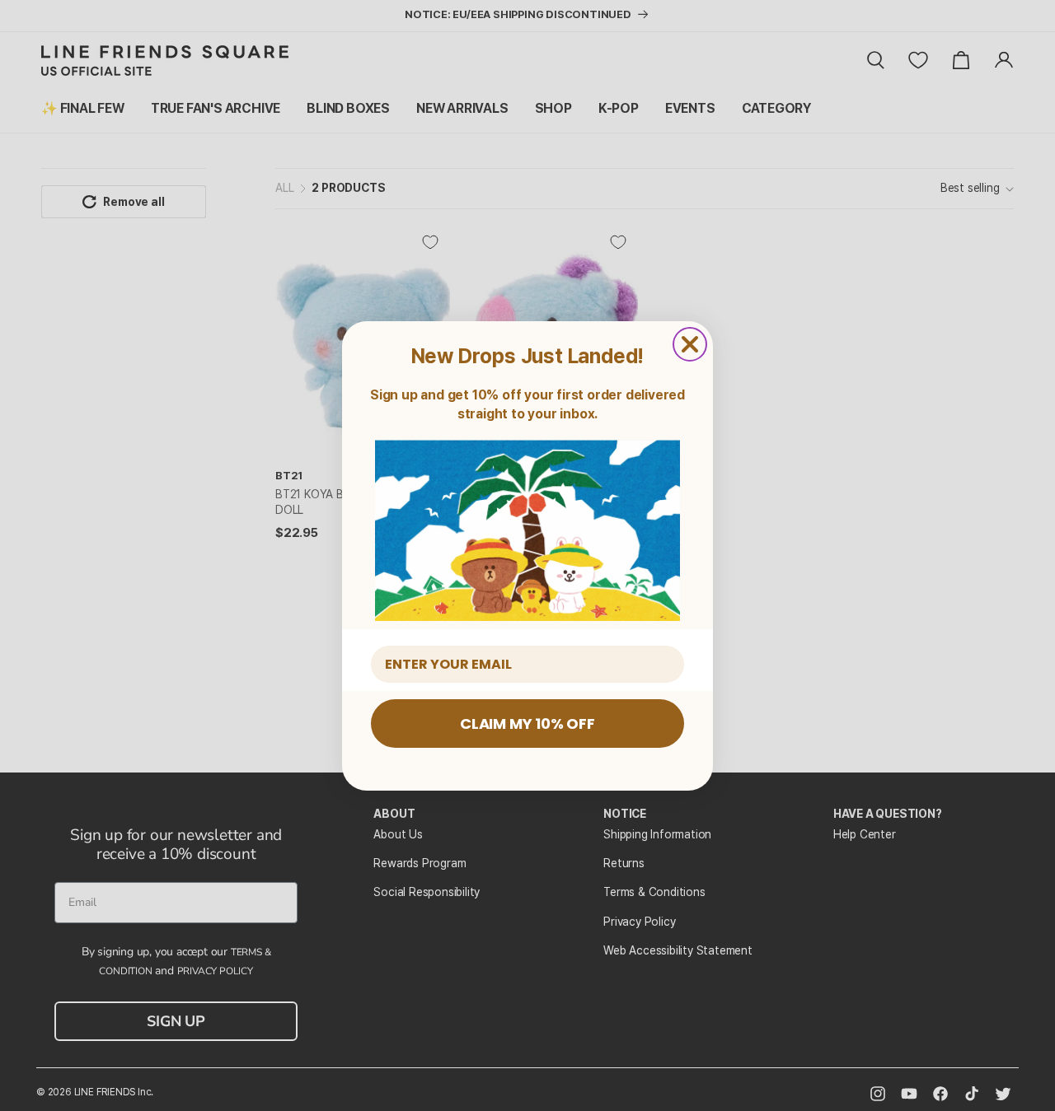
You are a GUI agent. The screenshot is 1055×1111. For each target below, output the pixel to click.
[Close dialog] (689, 344)
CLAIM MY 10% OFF (527, 723)
